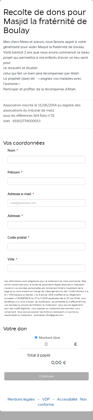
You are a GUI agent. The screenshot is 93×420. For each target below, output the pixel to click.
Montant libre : (50, 338)
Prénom (15, 172)
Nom (13, 150)
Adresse (15, 216)
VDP (46, 399)
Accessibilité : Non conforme (62, 402)
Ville (12, 259)
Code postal (18, 237)
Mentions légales (21, 399)
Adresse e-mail (21, 194)
